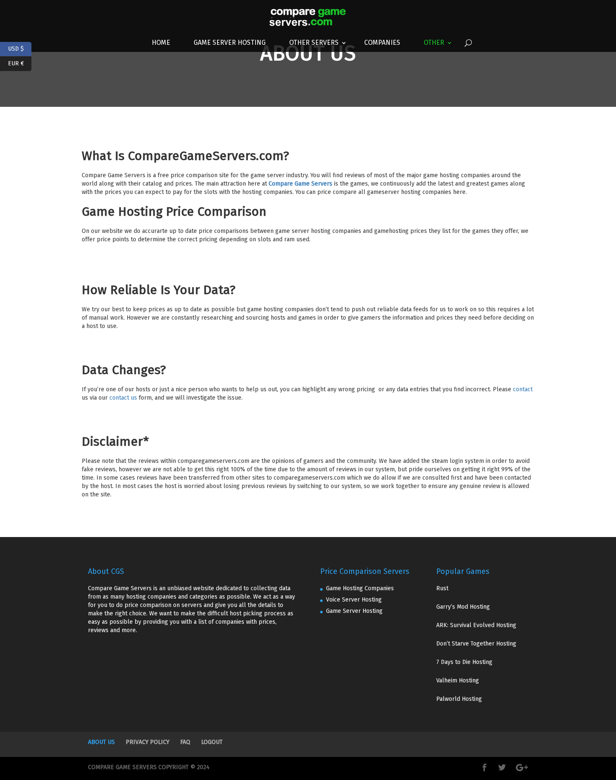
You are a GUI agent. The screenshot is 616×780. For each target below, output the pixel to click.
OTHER (434, 42)
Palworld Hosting (459, 699)
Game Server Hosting (230, 42)
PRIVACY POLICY (147, 742)
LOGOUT (212, 742)
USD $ (19, 48)
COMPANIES (382, 42)
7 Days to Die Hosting (464, 662)
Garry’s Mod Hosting (463, 606)
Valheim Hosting (457, 680)
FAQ (185, 742)
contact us (123, 397)
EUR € (19, 62)
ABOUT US (101, 742)
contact (523, 389)
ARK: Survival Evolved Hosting (476, 625)
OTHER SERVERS (314, 42)
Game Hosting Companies (360, 588)
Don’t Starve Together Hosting (476, 643)
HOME (161, 42)
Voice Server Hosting (354, 599)
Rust (442, 588)
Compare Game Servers (300, 183)
